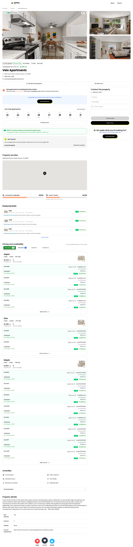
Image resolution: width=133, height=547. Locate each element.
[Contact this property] (45, 540)
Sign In (112, 3)
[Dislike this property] (37, 541)
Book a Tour (110, 123)
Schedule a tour (36, 91)
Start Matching (110, 136)
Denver (13, 8)
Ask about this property (35, 83)
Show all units (43, 353)
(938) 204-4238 (9, 76)
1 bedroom (34, 247)
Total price (7, 271)
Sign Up (119, 3)
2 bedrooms (45, 247)
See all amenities (8, 489)
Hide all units (43, 312)
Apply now (72, 267)
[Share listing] (85, 13)
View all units (44, 237)
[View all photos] (44, 35)
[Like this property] (52, 541)
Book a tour (99, 83)
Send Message (110, 118)
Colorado (4, 8)
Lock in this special (9, 145)
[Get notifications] (82, 13)
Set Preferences (44, 101)
